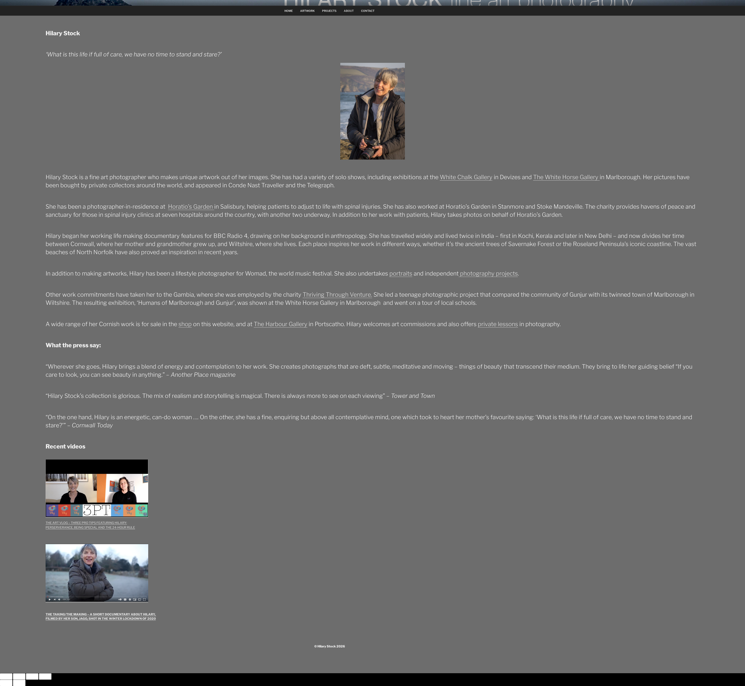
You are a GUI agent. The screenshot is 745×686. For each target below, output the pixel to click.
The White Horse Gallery (566, 177)
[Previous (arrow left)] (6, 683)
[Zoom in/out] (6, 676)
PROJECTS (329, 10)
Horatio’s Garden (191, 206)
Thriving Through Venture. (337, 294)
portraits (400, 273)
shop (185, 324)
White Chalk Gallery (466, 177)
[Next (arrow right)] (19, 683)
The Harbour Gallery (280, 324)
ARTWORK (307, 10)
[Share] (32, 676)
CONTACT (367, 10)
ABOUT (349, 10)
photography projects (488, 273)
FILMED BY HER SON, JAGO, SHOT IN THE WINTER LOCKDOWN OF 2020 (101, 618)
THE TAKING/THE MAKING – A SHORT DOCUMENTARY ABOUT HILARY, (101, 614)
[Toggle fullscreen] (19, 676)
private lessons (498, 324)
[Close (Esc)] (45, 676)
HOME (288, 10)
